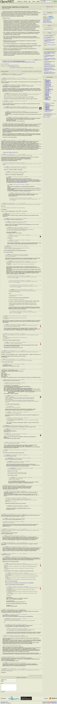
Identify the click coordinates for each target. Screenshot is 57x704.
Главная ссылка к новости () (14, 61)
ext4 (10, 66)
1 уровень (26, 71)
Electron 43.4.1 (47, 99)
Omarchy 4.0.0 (47, 104)
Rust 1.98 (47, 95)
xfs (16, 66)
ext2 (8, 66)
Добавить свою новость (47, 22)
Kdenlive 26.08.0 (48, 84)
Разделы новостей (46, 17)
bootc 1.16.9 (47, 88)
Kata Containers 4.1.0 (49, 89)
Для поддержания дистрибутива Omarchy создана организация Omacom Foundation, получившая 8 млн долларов (50, 52)
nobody (6, 614)
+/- (33, 71)
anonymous (7, 128)
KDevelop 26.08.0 (48, 82)
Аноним (10, 117)
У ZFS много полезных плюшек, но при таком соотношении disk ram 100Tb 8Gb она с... (23, 282)
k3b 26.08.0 (47, 81)
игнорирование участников (32, 675)
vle (11, 280)
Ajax (22, 71)
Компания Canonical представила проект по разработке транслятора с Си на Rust (50, 72)
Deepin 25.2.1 (47, 108)
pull (49, 115)
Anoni (6, 333)
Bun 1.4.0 (47, 94)
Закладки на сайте (4, 702)
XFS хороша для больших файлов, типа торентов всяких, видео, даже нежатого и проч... (22, 164)
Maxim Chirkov (54, 702)
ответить (13, 73)
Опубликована (5, 11)
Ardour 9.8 (47, 92)
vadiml (4, 154)
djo (5, 379)
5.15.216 (47, 114)
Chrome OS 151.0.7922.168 (49, 103)
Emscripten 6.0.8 (48, 91)
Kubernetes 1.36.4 (48, 93)
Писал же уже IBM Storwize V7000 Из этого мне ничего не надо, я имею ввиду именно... (23, 312)
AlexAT (6, 662)
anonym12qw (7, 425)
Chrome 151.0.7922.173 (49, 86)
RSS (40, 71)
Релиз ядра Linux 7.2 (48, 27)
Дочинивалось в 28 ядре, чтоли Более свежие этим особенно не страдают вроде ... (25, 199)
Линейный (30, 71)
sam (5, 123)
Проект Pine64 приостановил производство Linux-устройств (49, 66)
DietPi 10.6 (47, 107)
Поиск (42, 1)
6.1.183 (44, 114)
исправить (36, 59)
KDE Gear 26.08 (48, 97)
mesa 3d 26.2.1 (47, 96)
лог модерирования (39, 675)
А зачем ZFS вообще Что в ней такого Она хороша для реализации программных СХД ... (22, 277)
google (13, 66)
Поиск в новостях (46, 20)
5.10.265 (50, 114)
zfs (15, 66)
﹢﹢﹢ (16, 73)
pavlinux (8, 395)
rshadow (7, 106)
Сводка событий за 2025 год (48, 29)
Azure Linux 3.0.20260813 (49, 105)
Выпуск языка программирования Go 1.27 (48, 64)
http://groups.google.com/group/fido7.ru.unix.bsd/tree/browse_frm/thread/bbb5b (19, 582)
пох (5, 635)
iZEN (7, 324)
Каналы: (44, 16)
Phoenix (4, 73)
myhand (8, 93)
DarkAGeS (10, 261)
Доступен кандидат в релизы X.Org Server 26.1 (49, 62)
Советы (49, 32)
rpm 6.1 (46, 98)
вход (46, 0)
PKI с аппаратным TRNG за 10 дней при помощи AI (49, 35)
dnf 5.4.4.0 (47, 87)
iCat (6, 382)
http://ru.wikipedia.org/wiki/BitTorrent (20, 182)
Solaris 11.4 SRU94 (48, 110)
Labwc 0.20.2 (47, 83)
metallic (4, 140)
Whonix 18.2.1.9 (48, 111)
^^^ (16, 84)
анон (4, 542)
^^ (16, 106)
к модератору (22, 73)
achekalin (6, 84)
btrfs (18, 66)
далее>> (54, 100)
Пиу (8, 111)
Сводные (53, 17)
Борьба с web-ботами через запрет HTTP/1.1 (49, 38)
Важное (49, 25)
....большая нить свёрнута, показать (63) (10, 152)
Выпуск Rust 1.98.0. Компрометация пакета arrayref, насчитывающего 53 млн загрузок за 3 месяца (50, 69)
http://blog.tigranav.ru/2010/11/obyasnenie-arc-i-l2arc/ (13, 347)
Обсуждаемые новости (49, 49)
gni (4, 609)
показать (4, 164)
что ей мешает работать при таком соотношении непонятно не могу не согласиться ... (24, 286)
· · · (18, 73)
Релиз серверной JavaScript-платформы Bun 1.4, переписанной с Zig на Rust (50, 59)
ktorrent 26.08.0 (48, 85)
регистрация (49, 0)
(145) (7, 71)
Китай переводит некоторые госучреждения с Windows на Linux (49, 56)
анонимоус (10, 461)
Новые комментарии (47, 21)
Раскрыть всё (36, 71)
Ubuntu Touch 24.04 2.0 (49, 109)
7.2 (45, 115)
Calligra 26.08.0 (48, 80)
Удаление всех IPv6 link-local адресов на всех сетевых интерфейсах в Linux (49, 40)
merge (48, 115)
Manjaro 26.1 (47, 106)
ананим (7, 166)
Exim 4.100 (47, 90)
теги (44, 1)
